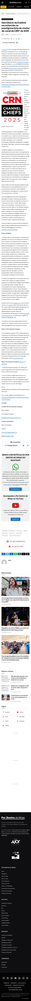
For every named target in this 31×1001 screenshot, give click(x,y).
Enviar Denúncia (5, 881)
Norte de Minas (5, 915)
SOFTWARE (19, 533)
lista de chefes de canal (15, 68)
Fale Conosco (5, 878)
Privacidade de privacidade (8, 888)
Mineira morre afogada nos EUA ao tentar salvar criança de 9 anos (20, 687)
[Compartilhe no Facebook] (11, 39)
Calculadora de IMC (6, 942)
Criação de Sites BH (6, 952)
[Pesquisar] (26, 2)
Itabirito (19, 6)
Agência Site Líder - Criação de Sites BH (11, 996)
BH (2, 908)
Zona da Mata (5, 925)
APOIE (3, 7)
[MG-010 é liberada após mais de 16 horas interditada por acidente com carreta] (6, 678)
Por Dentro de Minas (15, 995)
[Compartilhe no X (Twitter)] (14, 39)
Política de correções (7, 891)
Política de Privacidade (14, 987)
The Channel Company (22, 62)
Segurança (12, 533)
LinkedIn (10, 305)
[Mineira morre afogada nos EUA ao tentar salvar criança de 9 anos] (6, 688)
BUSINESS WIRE (10, 436)
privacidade (16, 484)
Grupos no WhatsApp (7, 886)
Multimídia (4, 533)
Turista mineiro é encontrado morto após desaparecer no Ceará (19, 697)
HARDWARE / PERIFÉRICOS (8, 530)
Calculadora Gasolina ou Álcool (9, 947)
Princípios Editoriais (6, 893)
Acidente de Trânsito (7, 903)
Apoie (3, 871)
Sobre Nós (6, 983)
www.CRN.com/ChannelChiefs (9, 229)
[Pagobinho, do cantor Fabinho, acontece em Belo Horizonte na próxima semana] (15, 616)
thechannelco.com (18, 358)
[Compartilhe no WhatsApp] (16, 39)
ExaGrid (5, 49)
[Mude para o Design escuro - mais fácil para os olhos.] (28, 2)
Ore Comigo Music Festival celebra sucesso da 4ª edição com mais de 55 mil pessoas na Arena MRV (15, 600)
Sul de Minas (5, 918)
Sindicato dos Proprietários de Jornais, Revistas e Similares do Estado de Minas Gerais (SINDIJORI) (15, 833)
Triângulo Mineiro (6, 923)
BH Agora (11, 6)
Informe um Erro (6, 883)
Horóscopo (4, 967)
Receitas (4, 964)
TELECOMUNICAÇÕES (15, 535)
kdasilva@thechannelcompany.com (11, 417)
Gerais (3, 910)
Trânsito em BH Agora (7, 935)
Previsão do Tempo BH (7, 940)
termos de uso (8, 484)
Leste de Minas (5, 920)
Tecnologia (5, 535)
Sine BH (3, 937)
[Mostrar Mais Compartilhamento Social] (22, 39)
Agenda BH (4, 962)
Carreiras (4, 905)
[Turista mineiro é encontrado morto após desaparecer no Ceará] (6, 697)
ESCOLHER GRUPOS (15, 489)
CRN (6, 62)
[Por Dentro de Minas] (15, 2)
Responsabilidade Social (15, 989)
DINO (7, 34)
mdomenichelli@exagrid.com (9, 432)
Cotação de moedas (7, 945)
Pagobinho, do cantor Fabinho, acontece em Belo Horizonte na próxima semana (15, 629)
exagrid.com (17, 303)
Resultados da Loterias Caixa (9, 950)
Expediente (4, 873)
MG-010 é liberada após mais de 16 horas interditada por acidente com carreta (19, 678)
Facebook (4, 364)
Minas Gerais (5, 913)
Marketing (19, 530)
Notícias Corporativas (7, 19)
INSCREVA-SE (15, 519)
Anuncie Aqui (5, 876)
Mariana (26, 6)
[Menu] (2, 2)
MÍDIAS (25, 530)
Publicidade (8, 985)
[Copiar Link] (19, 39)
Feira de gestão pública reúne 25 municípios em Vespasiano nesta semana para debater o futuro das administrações (15, 658)
